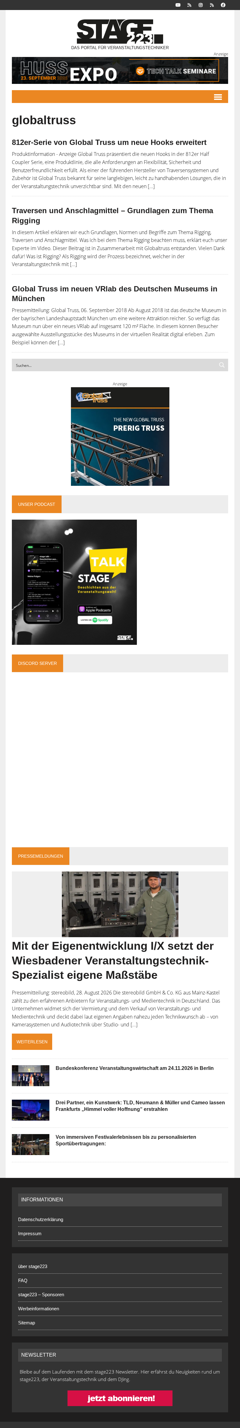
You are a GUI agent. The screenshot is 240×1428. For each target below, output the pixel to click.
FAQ (23, 1280)
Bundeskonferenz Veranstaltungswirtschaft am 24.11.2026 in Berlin (135, 1068)
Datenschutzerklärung (40, 1219)
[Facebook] (223, 4)
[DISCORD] (189, 4)
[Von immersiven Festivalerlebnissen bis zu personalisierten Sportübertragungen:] (30, 1151)
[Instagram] (201, 4)
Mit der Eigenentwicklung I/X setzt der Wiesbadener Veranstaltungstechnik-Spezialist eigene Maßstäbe (113, 960)
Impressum (30, 1233)
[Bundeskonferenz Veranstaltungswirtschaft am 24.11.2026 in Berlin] (30, 1082)
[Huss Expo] (120, 70)
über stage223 (32, 1266)
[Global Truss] (120, 436)
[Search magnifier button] (222, 365)
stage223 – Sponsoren (41, 1294)
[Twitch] (212, 4)
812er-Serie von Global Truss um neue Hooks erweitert (109, 142)
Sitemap (26, 1322)
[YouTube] (178, 4)
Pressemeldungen (40, 856)
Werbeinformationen (38, 1308)
